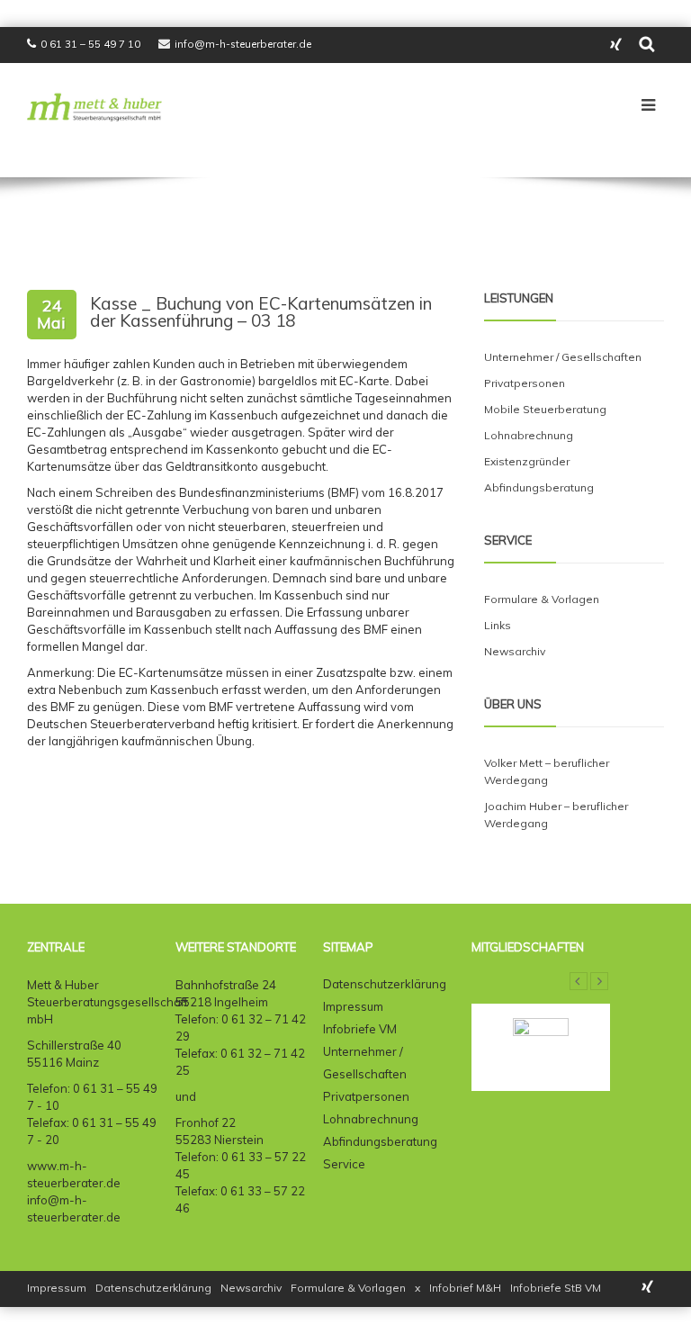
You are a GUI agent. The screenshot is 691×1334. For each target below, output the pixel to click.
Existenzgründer (527, 461)
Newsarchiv (514, 651)
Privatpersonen (524, 383)
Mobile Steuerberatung (545, 409)
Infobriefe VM (360, 1029)
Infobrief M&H (465, 1287)
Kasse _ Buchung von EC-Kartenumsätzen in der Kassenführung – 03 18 (261, 312)
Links (497, 625)
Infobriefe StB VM (555, 1287)
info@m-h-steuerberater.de (243, 43)
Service (344, 1164)
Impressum (353, 1006)
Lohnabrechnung (528, 435)
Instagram (616, 45)
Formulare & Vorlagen (541, 599)
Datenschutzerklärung (384, 984)
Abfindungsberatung (539, 487)
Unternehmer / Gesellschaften (563, 357)
